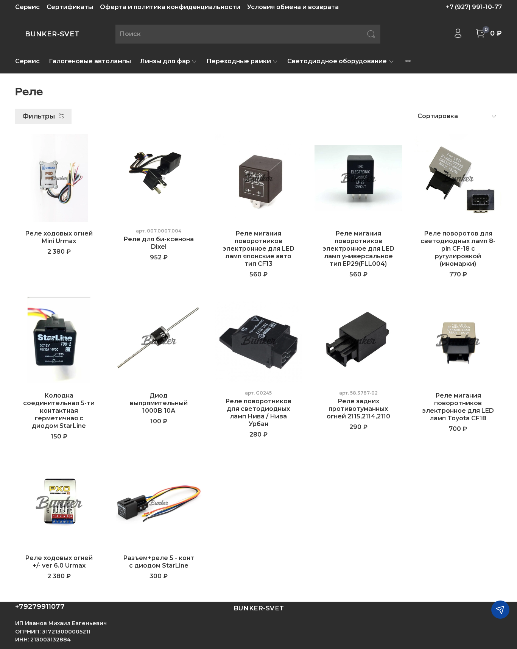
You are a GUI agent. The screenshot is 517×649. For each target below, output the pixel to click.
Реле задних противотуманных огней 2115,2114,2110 (358, 409)
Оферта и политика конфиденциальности (170, 7)
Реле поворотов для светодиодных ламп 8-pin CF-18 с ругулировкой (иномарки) (457, 248)
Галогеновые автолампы (90, 61)
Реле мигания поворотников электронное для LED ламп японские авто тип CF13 (258, 248)
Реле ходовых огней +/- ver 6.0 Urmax (59, 561)
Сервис (27, 7)
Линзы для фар (165, 61)
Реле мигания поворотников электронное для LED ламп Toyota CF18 (458, 407)
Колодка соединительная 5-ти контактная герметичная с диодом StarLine (59, 410)
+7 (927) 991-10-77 (474, 7)
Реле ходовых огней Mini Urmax (59, 237)
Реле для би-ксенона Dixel (158, 243)
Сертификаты (70, 7)
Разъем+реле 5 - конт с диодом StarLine (158, 561)
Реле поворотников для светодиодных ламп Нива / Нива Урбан (258, 412)
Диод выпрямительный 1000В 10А (159, 403)
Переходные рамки (238, 61)
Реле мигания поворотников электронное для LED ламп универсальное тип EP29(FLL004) (358, 248)
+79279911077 (40, 606)
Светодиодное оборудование (337, 61)
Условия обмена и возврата (293, 7)
